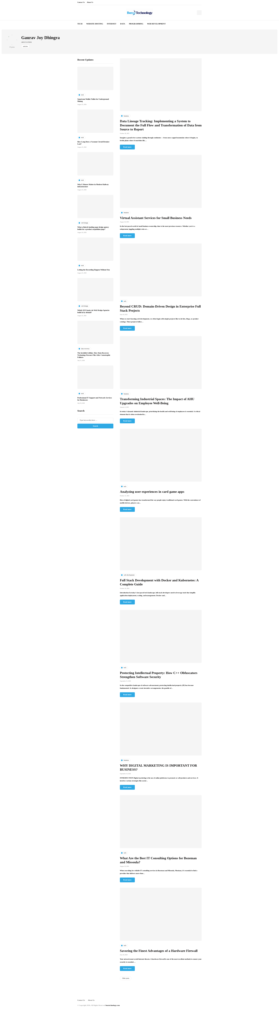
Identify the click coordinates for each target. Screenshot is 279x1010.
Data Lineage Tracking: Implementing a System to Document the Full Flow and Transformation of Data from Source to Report (161, 125)
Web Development (156, 24)
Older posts (125, 978)
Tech (79, 24)
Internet (111, 24)
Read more (127, 147)
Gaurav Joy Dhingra (40, 37)
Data (122, 24)
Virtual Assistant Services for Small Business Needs (156, 218)
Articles (25, 46)
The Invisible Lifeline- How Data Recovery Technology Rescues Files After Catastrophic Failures (93, 355)
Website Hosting (94, 24)
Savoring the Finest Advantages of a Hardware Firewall (158, 951)
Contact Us (81, 2)
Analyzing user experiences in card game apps (152, 491)
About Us (90, 2)
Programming (136, 24)
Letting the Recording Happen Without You (93, 270)
